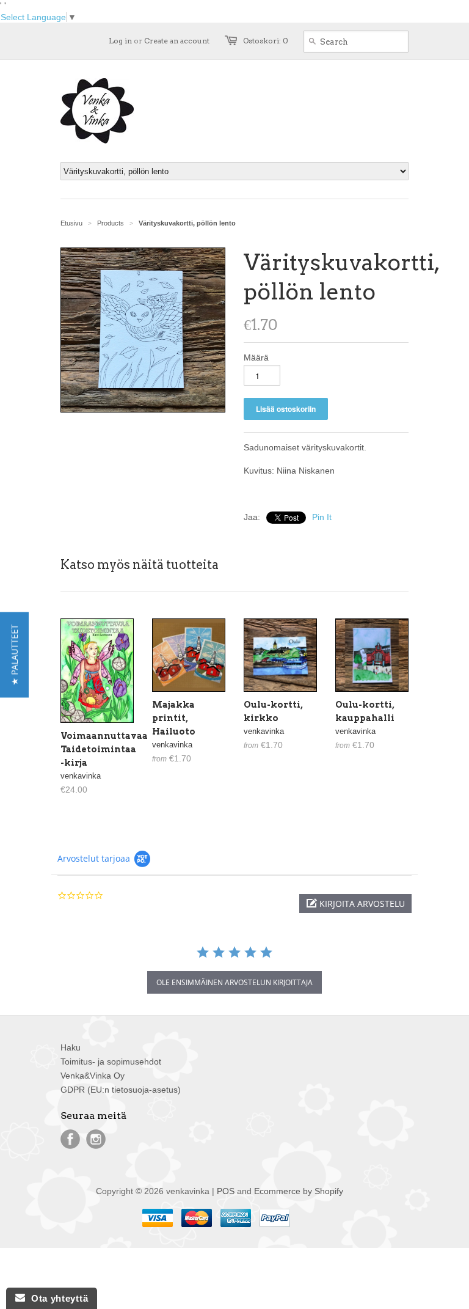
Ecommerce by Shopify (298, 1191)
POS (225, 1191)
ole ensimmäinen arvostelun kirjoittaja (234, 982)
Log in (120, 40)
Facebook (70, 1139)
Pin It (322, 517)
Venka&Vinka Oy (92, 1075)
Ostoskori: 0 (265, 40)
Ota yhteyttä (56, 1298)
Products (110, 223)
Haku (70, 1047)
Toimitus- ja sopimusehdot (110, 1061)
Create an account (176, 40)
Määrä (256, 357)
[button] (355, 903)
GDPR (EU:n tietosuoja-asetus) (120, 1089)
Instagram (96, 1139)
